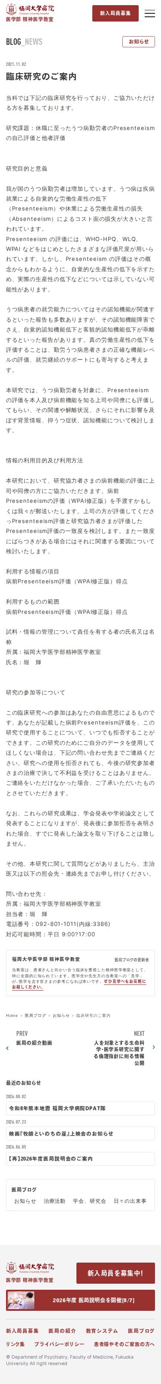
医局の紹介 (62, 1330)
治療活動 (55, 1201)
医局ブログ (35, 1015)
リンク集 (15, 1344)
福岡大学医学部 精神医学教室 (46, 959)
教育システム (102, 1330)
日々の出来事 (130, 1201)
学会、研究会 (89, 1201)
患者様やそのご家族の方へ (124, 1344)
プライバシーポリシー (59, 1344)
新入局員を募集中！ (116, 1273)
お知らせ (139, 41)
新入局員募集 (115, 13)
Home (12, 1015)
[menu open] (150, 13)
